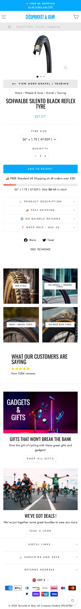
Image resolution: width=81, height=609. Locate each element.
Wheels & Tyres (34, 93)
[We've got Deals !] (40, 489)
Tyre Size (39, 131)
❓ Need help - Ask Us (40, 227)
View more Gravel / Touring (44, 83)
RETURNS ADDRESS (40, 569)
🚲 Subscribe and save (39, 557)
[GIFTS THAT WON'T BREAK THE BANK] (40, 412)
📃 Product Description (40, 201)
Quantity (40, 148)
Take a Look (40, 531)
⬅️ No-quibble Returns (40, 218)
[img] (40, 368)
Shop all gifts (40, 458)
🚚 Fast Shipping (40, 210)
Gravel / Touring (56, 93)
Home (18, 93)
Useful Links (39, 544)
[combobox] (45, 27)
